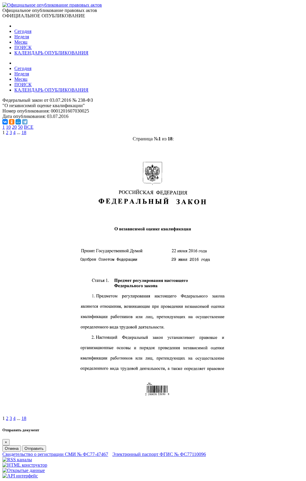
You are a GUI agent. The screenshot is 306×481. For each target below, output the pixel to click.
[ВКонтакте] (5, 122)
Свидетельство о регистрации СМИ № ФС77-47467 (55, 454)
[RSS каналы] (17, 459)
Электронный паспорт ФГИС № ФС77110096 (159, 454)
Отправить (34, 448)
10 (8, 127)
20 (14, 127)
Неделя (21, 36)
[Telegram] (24, 122)
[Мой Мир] (18, 122)
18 (24, 132)
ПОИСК (23, 47)
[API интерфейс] (20, 475)
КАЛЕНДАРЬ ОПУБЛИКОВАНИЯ (51, 52)
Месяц (20, 42)
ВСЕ (28, 127)
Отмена (12, 448)
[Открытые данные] (23, 470)
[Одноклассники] (11, 122)
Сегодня (22, 31)
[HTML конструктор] (24, 465)
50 (20, 127)
